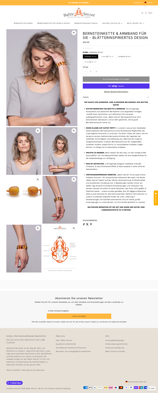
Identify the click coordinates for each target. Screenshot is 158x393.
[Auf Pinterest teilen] (91, 225)
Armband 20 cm (124, 56)
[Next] (113, 2)
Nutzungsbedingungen (114, 340)
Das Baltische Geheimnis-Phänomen (71, 348)
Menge (85, 67)
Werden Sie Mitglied (79, 316)
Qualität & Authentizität (66, 344)
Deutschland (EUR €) (137, 382)
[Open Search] (142, 13)
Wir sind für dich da (111, 23)
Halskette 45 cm (90, 56)
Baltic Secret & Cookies (115, 351)
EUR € (149, 3)
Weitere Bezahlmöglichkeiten (116, 92)
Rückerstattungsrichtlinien (116, 344)
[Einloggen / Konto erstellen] (146, 13)
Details (86, 97)
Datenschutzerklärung (114, 348)
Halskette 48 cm (108, 57)
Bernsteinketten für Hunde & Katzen (53, 23)
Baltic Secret (31, 388)
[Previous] (44, 2)
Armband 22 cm (91, 62)
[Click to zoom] (73, 32)
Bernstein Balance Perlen (85, 23)
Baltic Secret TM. (135, 23)
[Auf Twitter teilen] (87, 225)
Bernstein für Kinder (23, 23)
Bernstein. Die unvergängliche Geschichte (73, 351)
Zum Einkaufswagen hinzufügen (116, 79)
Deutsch (137, 3)
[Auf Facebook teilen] (84, 225)
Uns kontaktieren (90, 220)
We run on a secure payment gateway (54, 388)
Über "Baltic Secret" (64, 340)
